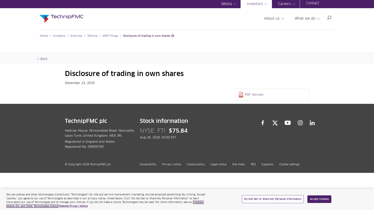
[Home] (61, 15)
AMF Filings (110, 36)
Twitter (275, 122)
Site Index (238, 164)
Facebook (263, 122)
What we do (305, 18)
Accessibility (148, 164)
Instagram (300, 122)
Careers (284, 4)
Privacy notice (171, 164)
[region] (187, 199)
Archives (76, 36)
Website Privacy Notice (73, 206)
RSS (253, 164)
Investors (255, 4)
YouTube (288, 122)
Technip (92, 36)
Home (44, 36)
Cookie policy (196, 164)
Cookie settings (289, 164)
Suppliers (267, 164)
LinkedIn (312, 122)
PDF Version (254, 94)
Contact (312, 3)
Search (329, 17)
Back (44, 58)
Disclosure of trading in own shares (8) (148, 36)
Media (226, 4)
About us (272, 18)
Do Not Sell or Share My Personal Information (273, 199)
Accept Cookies (319, 199)
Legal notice (219, 164)
